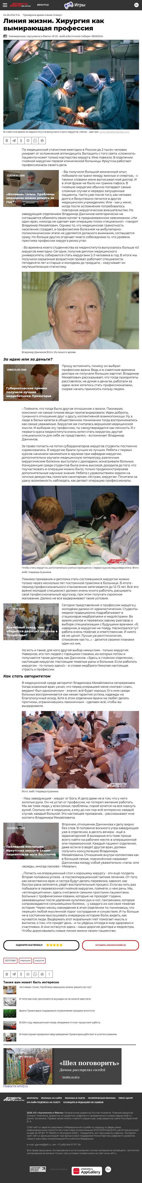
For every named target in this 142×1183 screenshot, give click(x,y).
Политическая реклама (102, 1098)
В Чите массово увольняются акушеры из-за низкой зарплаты (55, 998)
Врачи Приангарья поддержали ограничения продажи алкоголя (57, 1010)
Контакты (32, 1098)
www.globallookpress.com (114, 131)
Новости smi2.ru (15, 1086)
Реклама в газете (75, 1098)
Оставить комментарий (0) (110, 945)
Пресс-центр (126, 1098)
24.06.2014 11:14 (11, 15)
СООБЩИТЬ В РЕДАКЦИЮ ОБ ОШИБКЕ (83, 1102)
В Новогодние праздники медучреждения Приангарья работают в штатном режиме (68, 1034)
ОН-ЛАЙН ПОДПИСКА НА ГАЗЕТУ (43, 1102)
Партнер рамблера (58, 1169)
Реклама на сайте (51, 1098)
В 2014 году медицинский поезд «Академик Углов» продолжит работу (59, 1022)
